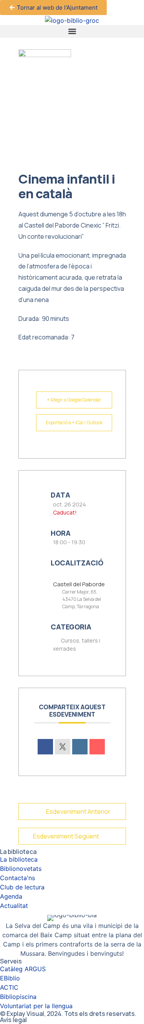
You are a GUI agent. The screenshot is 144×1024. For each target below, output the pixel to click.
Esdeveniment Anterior (78, 811)
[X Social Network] (62, 746)
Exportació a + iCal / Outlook (74, 422)
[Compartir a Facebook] (45, 746)
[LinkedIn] (80, 746)
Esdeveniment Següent (66, 836)
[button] (72, 31)
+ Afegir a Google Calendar (74, 399)
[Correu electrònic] (97, 746)
